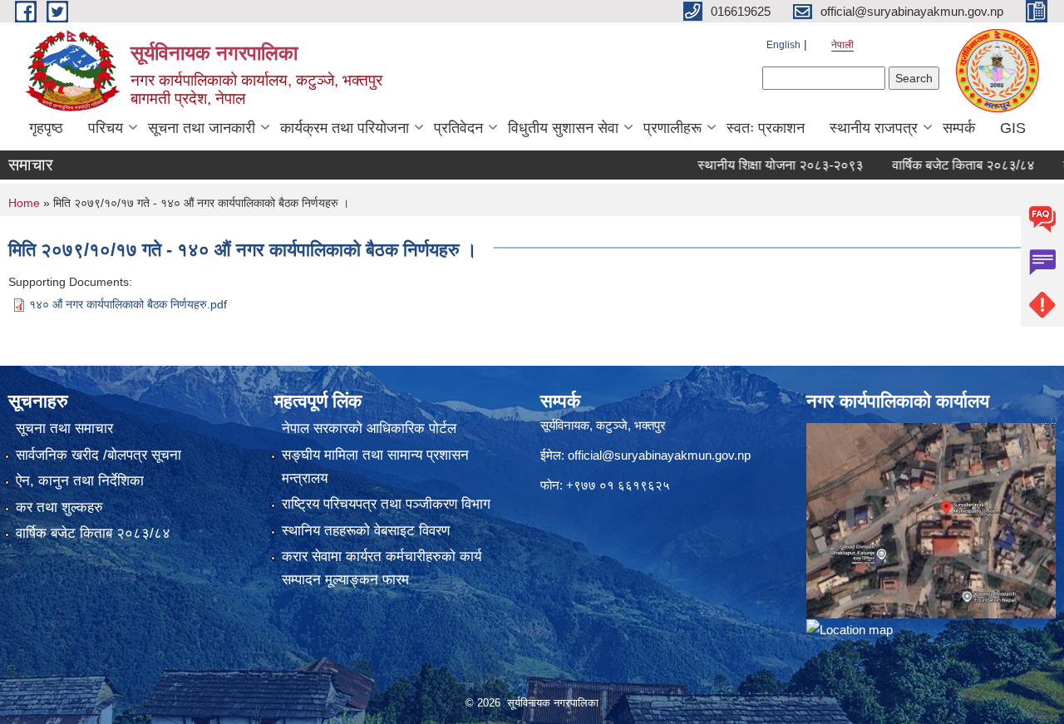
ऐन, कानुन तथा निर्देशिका (80, 481)
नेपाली (842, 45)
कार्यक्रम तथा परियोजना (344, 128)
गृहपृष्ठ (46, 128)
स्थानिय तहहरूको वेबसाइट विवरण (366, 531)
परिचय (105, 128)
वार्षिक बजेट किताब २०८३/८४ (945, 165)
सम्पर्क (959, 128)
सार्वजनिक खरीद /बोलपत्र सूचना (98, 455)
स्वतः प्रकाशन (766, 128)
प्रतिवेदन (458, 128)
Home (24, 202)
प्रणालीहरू (672, 128)
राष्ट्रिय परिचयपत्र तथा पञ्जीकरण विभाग (386, 504)
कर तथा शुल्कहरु (59, 507)
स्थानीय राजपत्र (874, 128)
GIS (1013, 128)
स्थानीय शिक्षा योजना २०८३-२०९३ (762, 165)
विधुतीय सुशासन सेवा (563, 128)
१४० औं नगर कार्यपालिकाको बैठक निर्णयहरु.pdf (128, 304)
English (783, 45)
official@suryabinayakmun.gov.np (659, 455)
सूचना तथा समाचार (64, 428)
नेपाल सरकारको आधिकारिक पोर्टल (369, 428)
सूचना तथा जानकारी (201, 128)
